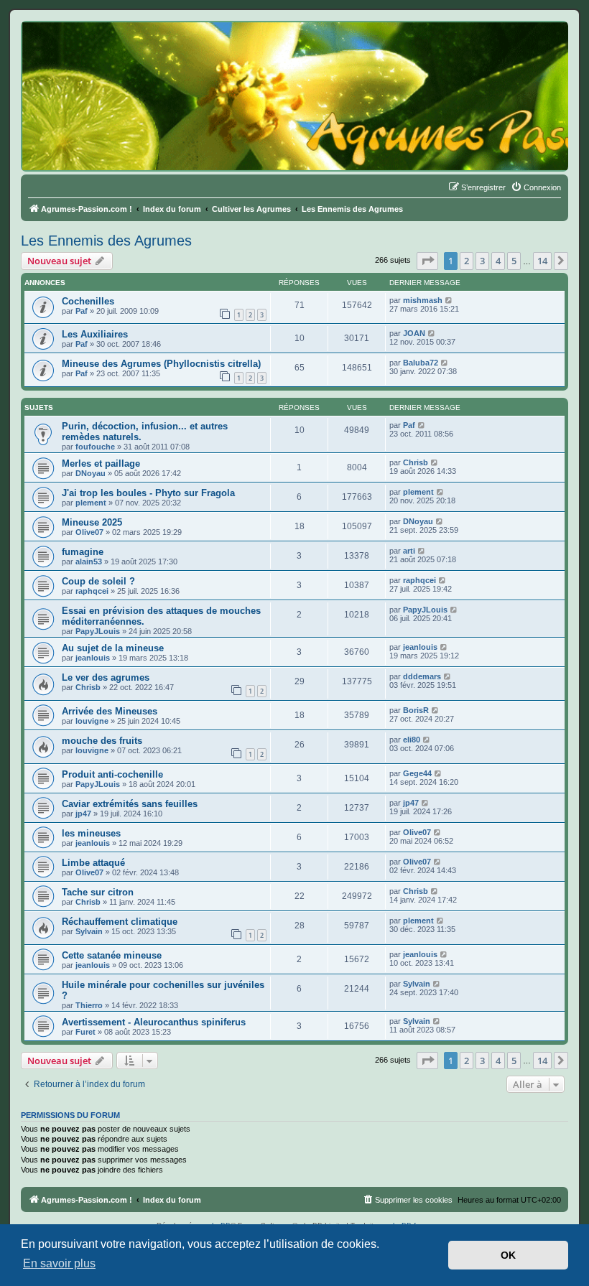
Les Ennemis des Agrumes (106, 240)
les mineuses (91, 833)
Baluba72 (420, 362)
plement (90, 502)
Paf (81, 311)
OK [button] (508, 1255)
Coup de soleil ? (98, 581)
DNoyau (90, 473)
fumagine (82, 551)
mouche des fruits (102, 740)
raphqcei (91, 591)
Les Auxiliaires (95, 334)
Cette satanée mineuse (112, 955)
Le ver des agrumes (105, 677)
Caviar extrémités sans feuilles (130, 803)
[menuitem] (536, 187)
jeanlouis (92, 657)
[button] (427, 260)
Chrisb (415, 462)
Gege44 (417, 773)
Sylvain (89, 931)
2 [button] (466, 260)
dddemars (422, 676)
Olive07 (89, 532)
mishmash (422, 300)
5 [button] (513, 260)
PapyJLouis (97, 631)
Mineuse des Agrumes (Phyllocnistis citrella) (161, 363)
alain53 (88, 561)
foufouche (95, 446)
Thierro (89, 1005)
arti (409, 550)
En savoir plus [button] (59, 1263)
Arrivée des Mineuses (109, 711)
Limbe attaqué (93, 862)
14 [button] (542, 260)
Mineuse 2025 (92, 522)
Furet (85, 1032)
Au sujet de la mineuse (113, 648)
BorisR (416, 710)
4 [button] (498, 260)
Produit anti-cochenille (112, 774)
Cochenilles (88, 301)
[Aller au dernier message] (449, 300)
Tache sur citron (98, 892)
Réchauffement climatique (119, 921)
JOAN (414, 333)
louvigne (91, 721)
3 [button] (482, 260)
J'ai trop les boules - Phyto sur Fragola (148, 493)
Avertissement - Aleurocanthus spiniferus (154, 1022)
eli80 (411, 739)
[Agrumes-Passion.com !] (86, 47)
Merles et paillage (101, 463)
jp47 (83, 813)
